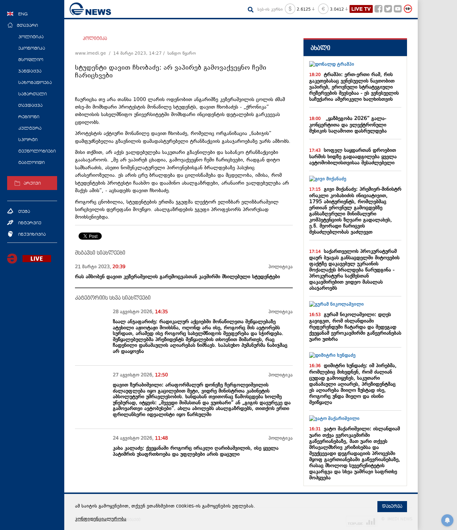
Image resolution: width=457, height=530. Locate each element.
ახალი (320, 48)
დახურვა (392, 506)
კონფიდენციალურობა (100, 519)
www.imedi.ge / (94, 53)
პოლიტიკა (95, 38)
